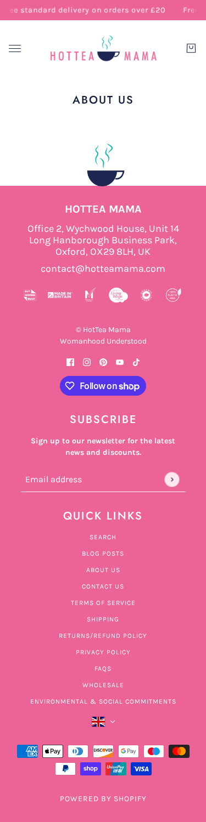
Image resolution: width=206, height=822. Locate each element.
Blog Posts (103, 553)
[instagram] (87, 361)
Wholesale (103, 685)
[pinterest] (103, 361)
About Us (103, 570)
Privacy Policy (103, 652)
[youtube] (120, 361)
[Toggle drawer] (15, 48)
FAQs (103, 668)
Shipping (103, 619)
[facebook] (70, 361)
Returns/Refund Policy (103, 636)
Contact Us (103, 586)
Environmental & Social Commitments (103, 701)
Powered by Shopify (103, 798)
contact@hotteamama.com (103, 269)
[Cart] (191, 48)
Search (103, 537)
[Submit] (171, 479)
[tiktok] (136, 361)
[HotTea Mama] (103, 48)
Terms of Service (103, 603)
